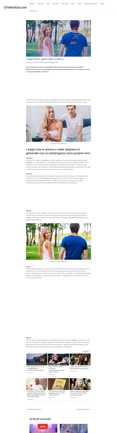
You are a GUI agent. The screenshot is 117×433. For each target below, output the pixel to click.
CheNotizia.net (15, 7)
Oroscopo (40, 3)
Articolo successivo (83, 409)
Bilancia (74, 340)
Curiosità (55, 3)
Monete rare (34, 11)
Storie (80, 3)
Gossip (32, 3)
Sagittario (29, 162)
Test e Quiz (64, 3)
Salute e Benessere (90, 3)
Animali (102, 3)
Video (48, 3)
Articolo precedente (33, 409)
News (73, 3)
